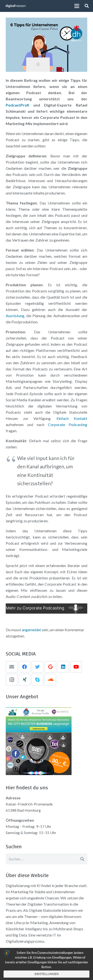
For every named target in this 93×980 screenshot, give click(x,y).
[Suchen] (86, 6)
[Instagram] (12, 680)
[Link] (15, 6)
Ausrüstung (15, 315)
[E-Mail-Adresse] (12, 667)
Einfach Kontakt (72, 418)
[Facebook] (25, 667)
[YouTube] (76, 667)
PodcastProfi (17, 105)
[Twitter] (37, 667)
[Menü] (77, 6)
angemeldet (31, 629)
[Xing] (25, 680)
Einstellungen (47, 974)
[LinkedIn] (63, 667)
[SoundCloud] (50, 680)
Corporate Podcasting (67, 424)
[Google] (50, 667)
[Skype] (37, 680)
